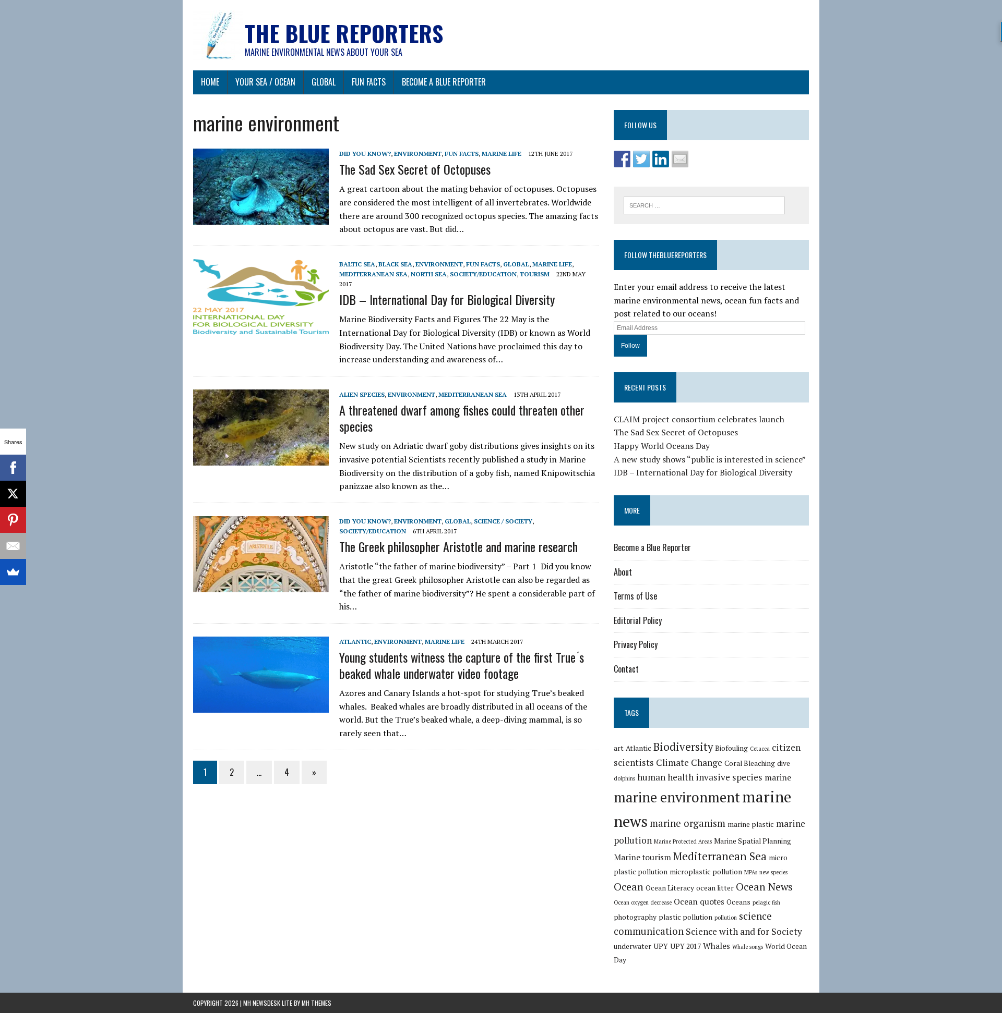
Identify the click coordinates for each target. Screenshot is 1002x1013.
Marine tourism (642, 857)
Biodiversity (683, 746)
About (623, 572)
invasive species (729, 777)
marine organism (687, 823)
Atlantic (355, 641)
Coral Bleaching (749, 763)
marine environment (677, 797)
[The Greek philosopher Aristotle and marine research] (261, 585)
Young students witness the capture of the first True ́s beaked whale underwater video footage (461, 665)
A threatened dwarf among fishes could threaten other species (461, 417)
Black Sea (395, 264)
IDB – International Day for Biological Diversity (447, 299)
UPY (660, 946)
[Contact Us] (680, 159)
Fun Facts (369, 82)
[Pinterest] (13, 520)
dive (783, 763)
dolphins (624, 778)
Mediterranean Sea (373, 274)
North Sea (429, 274)
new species (773, 872)
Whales (716, 946)
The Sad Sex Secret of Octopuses (415, 169)
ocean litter (715, 888)
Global (324, 82)
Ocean (628, 887)
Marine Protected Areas (683, 841)
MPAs (750, 872)
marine (778, 777)
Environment (418, 153)
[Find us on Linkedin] (660, 159)
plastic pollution (685, 917)
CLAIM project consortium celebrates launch (699, 419)
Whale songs (747, 946)
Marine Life (501, 153)
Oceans (738, 902)
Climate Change (689, 762)
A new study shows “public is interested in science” (710, 459)
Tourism (535, 274)
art (619, 748)
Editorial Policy (638, 620)
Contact (626, 669)
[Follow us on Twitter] (641, 159)
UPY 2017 (685, 946)
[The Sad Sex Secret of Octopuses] (261, 217)
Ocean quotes (699, 901)
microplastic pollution (706, 871)
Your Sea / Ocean (265, 82)
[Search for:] (704, 204)
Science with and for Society (744, 931)
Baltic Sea (357, 264)
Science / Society (503, 521)
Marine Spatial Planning (752, 841)
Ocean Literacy (670, 888)
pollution (725, 917)
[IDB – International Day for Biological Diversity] (261, 328)
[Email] (13, 546)
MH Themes (316, 1002)
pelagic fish (766, 902)
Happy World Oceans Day (662, 445)
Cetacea (760, 748)
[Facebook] (13, 468)
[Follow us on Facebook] (622, 159)
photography (635, 917)
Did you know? (365, 153)
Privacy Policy (636, 644)
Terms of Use (635, 596)
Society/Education (483, 274)
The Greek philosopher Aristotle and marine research (458, 546)
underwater (632, 946)
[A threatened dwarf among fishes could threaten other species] (261, 458)
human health (665, 777)
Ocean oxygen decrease (643, 902)
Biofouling (731, 748)
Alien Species (362, 394)
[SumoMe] (13, 572)
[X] (13, 494)
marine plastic (750, 824)
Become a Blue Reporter (444, 82)
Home (210, 82)
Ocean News (764, 887)
